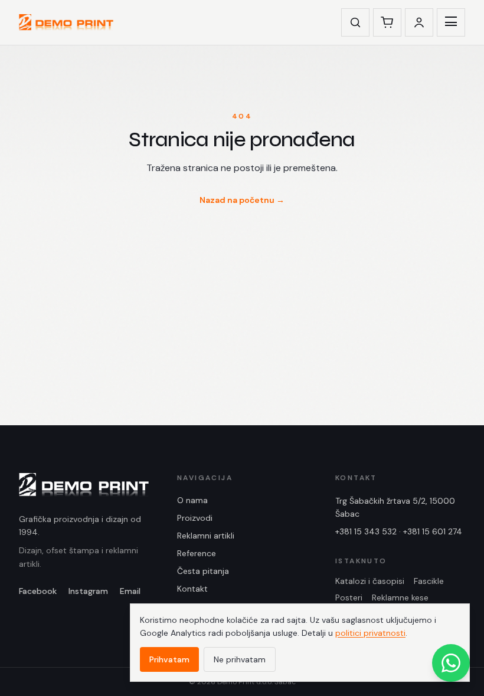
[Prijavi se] (419, 22)
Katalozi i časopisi (369, 581)
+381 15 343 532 (366, 531)
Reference (196, 553)
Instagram (88, 591)
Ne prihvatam (240, 659)
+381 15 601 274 (432, 531)
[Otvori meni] (451, 22)
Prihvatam (169, 659)
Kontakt (192, 588)
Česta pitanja (203, 571)
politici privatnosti (370, 633)
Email (130, 591)
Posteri (348, 597)
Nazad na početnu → (242, 200)
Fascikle (429, 581)
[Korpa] (387, 22)
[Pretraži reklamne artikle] (355, 22)
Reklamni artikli (205, 535)
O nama (192, 500)
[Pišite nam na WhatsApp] (451, 663)
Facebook (38, 591)
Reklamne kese (400, 597)
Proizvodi (194, 518)
